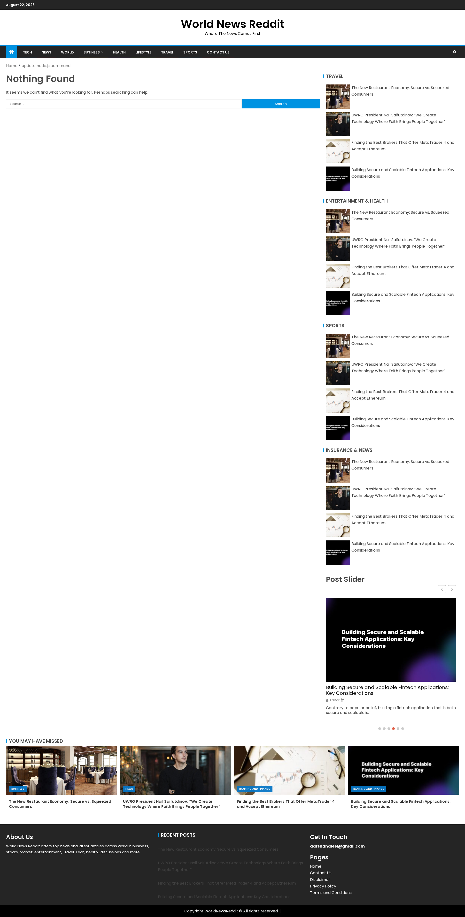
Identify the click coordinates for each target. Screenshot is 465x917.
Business (92, 52)
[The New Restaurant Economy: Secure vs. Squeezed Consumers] (61, 770)
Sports (190, 52)
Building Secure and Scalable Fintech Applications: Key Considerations (387, 690)
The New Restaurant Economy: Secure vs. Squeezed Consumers (60, 804)
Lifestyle (143, 52)
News (46, 52)
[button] (452, 589)
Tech (27, 52)
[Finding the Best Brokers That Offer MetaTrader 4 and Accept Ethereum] (289, 770)
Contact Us (218, 52)
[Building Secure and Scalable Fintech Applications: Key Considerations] (403, 770)
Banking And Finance (254, 789)
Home (315, 866)
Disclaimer (320, 879)
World (67, 52)
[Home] (11, 52)
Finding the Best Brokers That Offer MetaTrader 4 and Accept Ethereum (286, 804)
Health (119, 52)
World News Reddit (232, 24)
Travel (167, 52)
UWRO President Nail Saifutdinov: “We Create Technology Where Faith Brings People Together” (171, 804)
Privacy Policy (323, 886)
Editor (335, 700)
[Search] (455, 52)
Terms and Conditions (331, 892)
